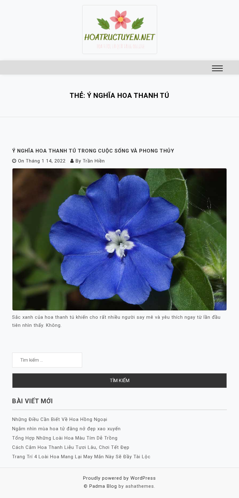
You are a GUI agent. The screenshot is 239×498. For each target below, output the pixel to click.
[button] (217, 69)
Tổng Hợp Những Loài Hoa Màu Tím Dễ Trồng (65, 438)
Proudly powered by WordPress (119, 478)
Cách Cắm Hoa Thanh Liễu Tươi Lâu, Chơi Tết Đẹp (70, 447)
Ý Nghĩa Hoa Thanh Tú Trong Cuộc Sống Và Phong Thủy (93, 151)
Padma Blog (103, 486)
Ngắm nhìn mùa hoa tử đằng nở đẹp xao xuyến (66, 429)
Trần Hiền (94, 161)
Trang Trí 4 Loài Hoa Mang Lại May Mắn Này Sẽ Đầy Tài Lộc (81, 456)
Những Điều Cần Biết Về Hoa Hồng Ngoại (59, 419)
